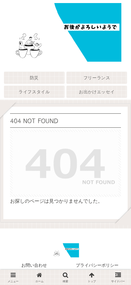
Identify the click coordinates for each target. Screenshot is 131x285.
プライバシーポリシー (97, 265)
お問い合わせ (34, 265)
